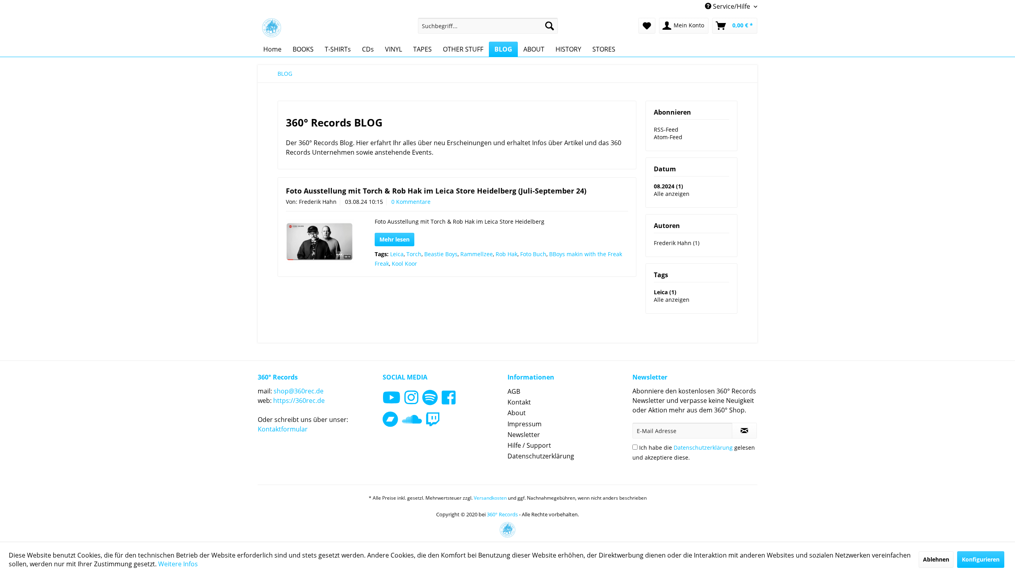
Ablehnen (936, 559)
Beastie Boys (441, 254)
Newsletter (524, 434)
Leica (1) (665, 292)
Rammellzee (476, 254)
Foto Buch (533, 254)
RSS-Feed (666, 129)
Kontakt (519, 402)
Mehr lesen (394, 239)
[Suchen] (549, 26)
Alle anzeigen (671, 193)
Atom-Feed (668, 137)
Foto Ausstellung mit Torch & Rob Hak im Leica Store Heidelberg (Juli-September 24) (436, 191)
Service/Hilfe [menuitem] (731, 6)
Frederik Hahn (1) (676, 243)
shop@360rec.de (299, 391)
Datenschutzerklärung (541, 456)
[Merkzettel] (646, 26)
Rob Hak (506, 254)
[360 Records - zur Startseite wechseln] (272, 28)
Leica (397, 254)
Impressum (525, 424)
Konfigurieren (981, 559)
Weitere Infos (178, 564)
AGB (514, 391)
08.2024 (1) (668, 186)
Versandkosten (490, 498)
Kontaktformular (283, 429)
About (517, 412)
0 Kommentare (411, 201)
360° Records (502, 514)
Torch (413, 254)
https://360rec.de (299, 400)
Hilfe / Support (529, 445)
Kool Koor (404, 263)
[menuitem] (488, 26)
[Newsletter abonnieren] (744, 431)
